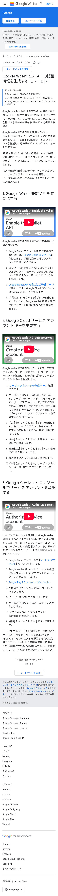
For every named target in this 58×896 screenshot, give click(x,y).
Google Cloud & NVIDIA (13, 738)
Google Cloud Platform (13, 859)
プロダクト (18, 56)
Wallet (32, 4)
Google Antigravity (11, 809)
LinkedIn (6, 766)
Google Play (8, 819)
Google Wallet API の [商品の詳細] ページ (31, 284)
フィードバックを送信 (17, 69)
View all (6, 824)
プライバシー (20, 881)
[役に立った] (34, 62)
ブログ (5, 751)
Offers (7, 13)
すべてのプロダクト (12, 869)
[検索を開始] (41, 4)
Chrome (6, 794)
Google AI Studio (10, 804)
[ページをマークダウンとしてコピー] (42, 81)
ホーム (5, 56)
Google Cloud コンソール (37, 255)
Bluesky (6, 756)
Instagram (7, 761)
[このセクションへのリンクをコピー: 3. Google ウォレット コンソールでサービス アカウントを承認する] (13, 493)
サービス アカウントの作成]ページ (28, 385)
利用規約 (6, 881)
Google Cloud (8, 814)
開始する (10, 20)
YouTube (6, 776)
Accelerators (8, 733)
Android (6, 789)
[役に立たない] (39, 62)
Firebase (6, 799)
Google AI (7, 864)
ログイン (50, 3)
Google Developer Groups (14, 723)
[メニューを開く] (5, 3)
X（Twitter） (8, 771)
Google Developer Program (15, 718)
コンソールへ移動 (33, 20)
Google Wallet (33, 56)
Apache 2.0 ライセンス (37, 688)
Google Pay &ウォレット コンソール (29, 582)
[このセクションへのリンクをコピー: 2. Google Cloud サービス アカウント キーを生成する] (44, 326)
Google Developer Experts (15, 728)
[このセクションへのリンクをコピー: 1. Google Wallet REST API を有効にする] (20, 199)
